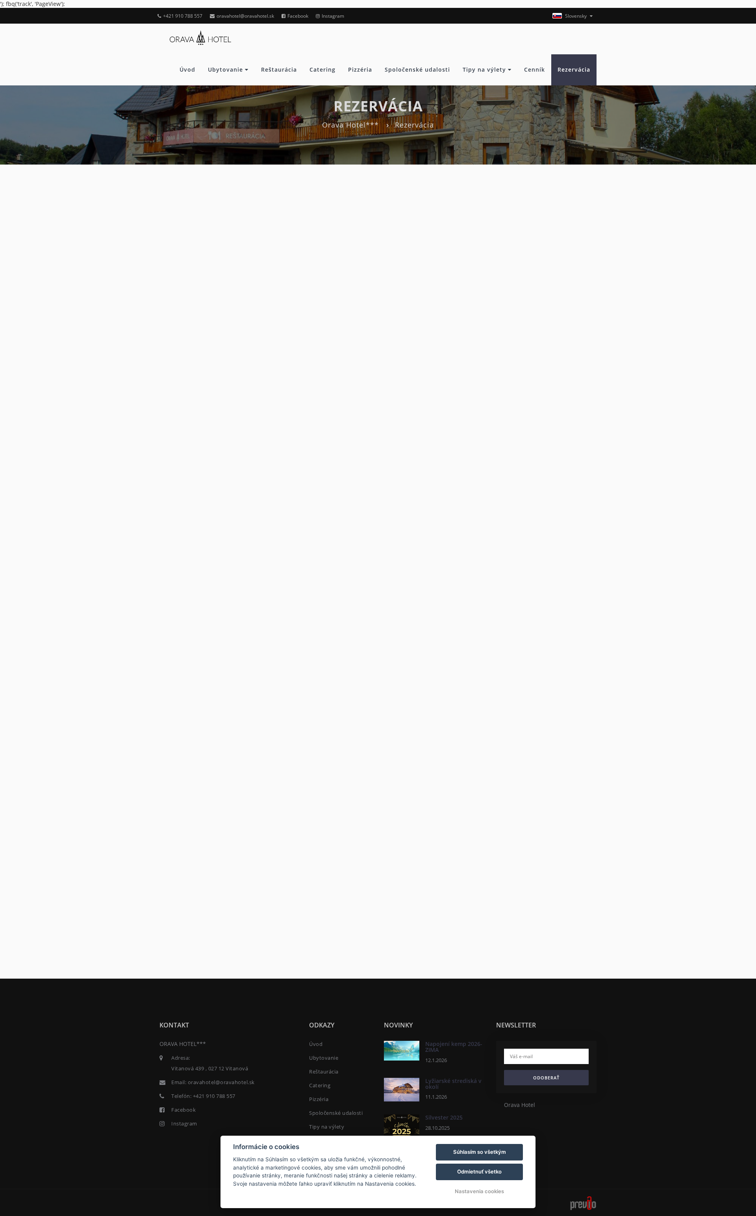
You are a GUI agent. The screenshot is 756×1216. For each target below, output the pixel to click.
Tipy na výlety (485, 69)
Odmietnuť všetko (479, 1171)
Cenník (534, 69)
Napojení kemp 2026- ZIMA (453, 1046)
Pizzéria (360, 69)
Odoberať (546, 1078)
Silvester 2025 (444, 1117)
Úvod (187, 69)
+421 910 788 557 (182, 16)
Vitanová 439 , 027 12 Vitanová (209, 1068)
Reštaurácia (279, 69)
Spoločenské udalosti (417, 69)
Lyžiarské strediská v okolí (453, 1083)
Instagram (333, 16)
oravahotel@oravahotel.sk (245, 16)
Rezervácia (574, 69)
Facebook (297, 16)
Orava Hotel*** (350, 125)
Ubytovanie (226, 69)
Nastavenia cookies (479, 1191)
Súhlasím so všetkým (479, 1152)
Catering (322, 69)
